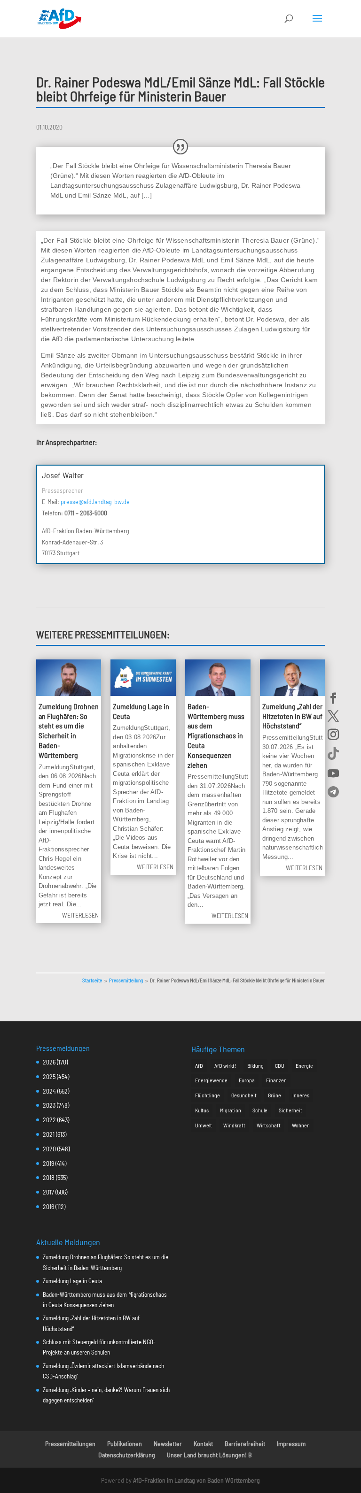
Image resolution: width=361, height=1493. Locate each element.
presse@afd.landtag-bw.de (95, 501)
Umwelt (203, 1125)
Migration (230, 1110)
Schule (259, 1110)
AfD (199, 1065)
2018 (49, 1177)
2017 (48, 1192)
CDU (279, 1065)
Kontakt (203, 1443)
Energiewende (211, 1080)
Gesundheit (244, 1095)
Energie (304, 1065)
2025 (49, 1076)
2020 (49, 1149)
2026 (49, 1062)
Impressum (291, 1443)
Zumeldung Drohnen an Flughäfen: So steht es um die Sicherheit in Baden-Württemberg (69, 730)
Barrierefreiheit (245, 1443)
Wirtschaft (269, 1125)
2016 (48, 1206)
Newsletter (168, 1443)
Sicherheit (290, 1110)
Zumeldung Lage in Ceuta (72, 1281)
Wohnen (301, 1125)
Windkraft (234, 1125)
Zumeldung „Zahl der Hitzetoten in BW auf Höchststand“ (292, 716)
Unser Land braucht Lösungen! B (209, 1455)
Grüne (274, 1095)
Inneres (300, 1095)
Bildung (255, 1065)
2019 (48, 1163)
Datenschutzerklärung (126, 1455)
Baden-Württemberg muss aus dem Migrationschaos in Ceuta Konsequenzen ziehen (216, 735)
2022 (49, 1120)
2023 (49, 1105)
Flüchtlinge (207, 1095)
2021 (49, 1134)
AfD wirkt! (225, 1065)
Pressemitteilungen (70, 1443)
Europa (247, 1080)
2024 (49, 1091)
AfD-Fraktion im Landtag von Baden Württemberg (196, 1480)
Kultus (202, 1110)
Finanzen (276, 1080)
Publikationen (124, 1443)
